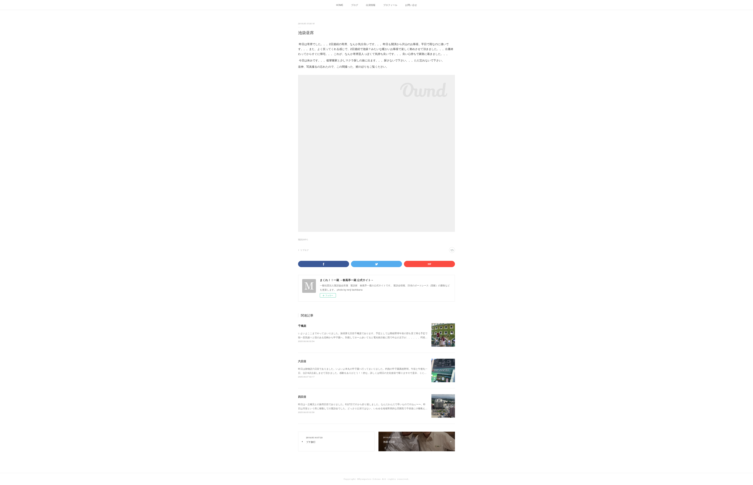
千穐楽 (302, 326)
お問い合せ (411, 4)
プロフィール (390, 4)
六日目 (302, 361)
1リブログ (303, 250)
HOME (339, 4)
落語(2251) (303, 239)
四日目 (302, 397)
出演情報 (370, 4)
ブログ (354, 4)
